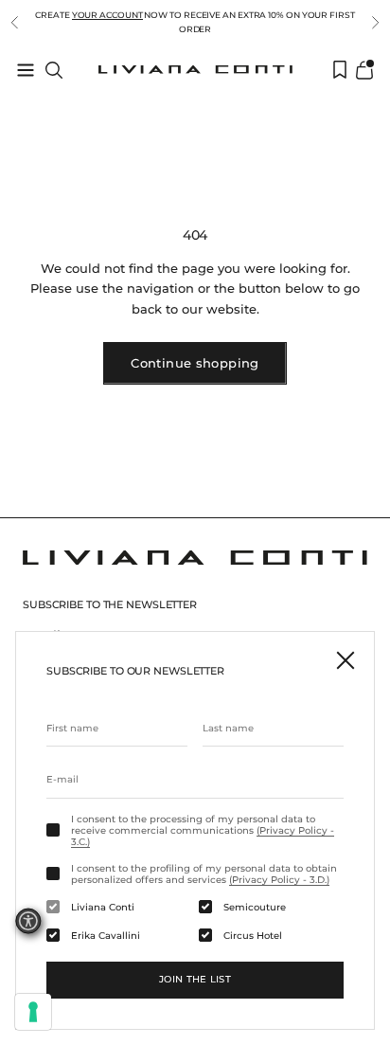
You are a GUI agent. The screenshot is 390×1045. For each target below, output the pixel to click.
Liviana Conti (102, 907)
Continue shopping (195, 362)
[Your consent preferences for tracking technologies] (33, 1012)
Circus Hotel (252, 936)
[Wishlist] (339, 70)
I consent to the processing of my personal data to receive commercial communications (202, 831)
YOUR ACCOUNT (107, 14)
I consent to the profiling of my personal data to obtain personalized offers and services (204, 874)
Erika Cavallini (105, 936)
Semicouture (254, 907)
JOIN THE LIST (195, 979)
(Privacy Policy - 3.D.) (279, 880)
